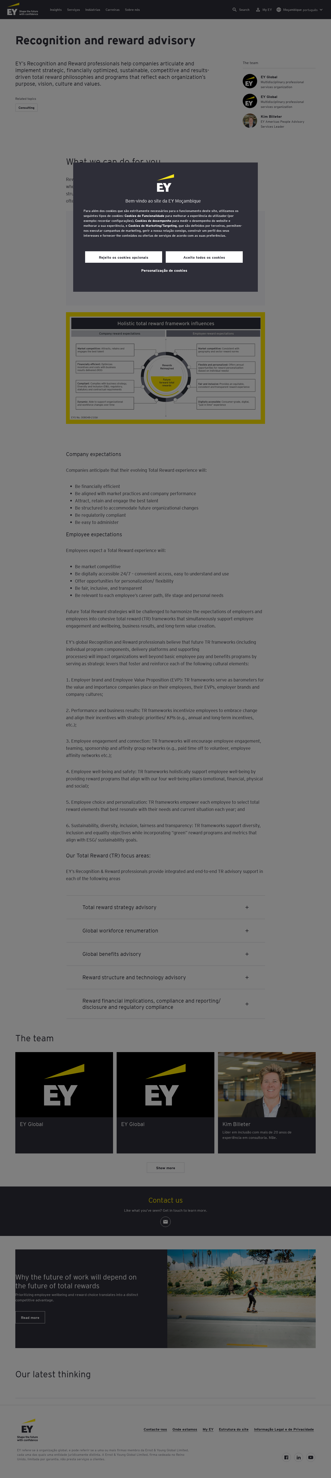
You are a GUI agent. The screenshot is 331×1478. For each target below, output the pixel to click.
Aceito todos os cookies (204, 257)
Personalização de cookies (164, 270)
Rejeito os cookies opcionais (123, 257)
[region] (165, 227)
